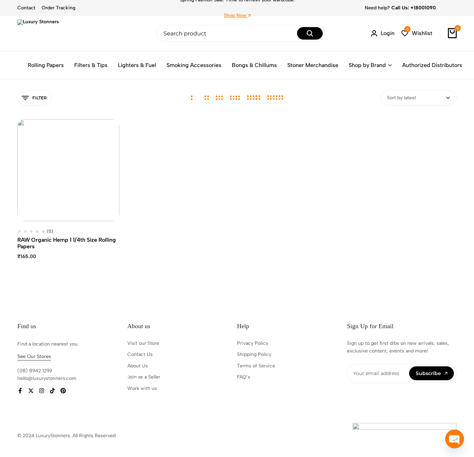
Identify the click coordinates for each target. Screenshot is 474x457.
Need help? (400, 8)
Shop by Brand (367, 65)
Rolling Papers (46, 65)
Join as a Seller (143, 377)
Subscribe (428, 373)
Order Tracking (58, 8)
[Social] (20, 391)
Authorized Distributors (432, 65)
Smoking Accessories (194, 65)
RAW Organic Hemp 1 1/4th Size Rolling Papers (66, 243)
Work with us (142, 388)
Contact (26, 8)
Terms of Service (256, 366)
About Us (137, 366)
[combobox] (418, 98)
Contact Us (140, 354)
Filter (39, 97)
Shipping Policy (254, 354)
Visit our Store (143, 343)
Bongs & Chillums (254, 65)
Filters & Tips (91, 65)
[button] (417, 33)
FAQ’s (243, 377)
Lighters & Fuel (137, 65)
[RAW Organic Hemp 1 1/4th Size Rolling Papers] (68, 170)
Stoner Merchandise (312, 65)
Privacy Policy (252, 343)
